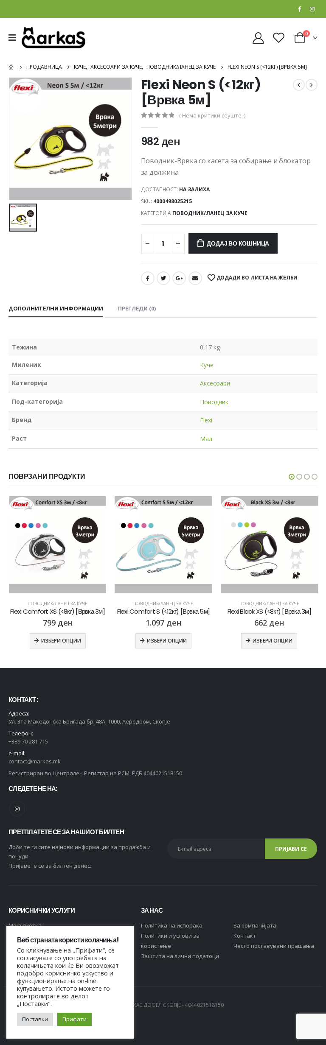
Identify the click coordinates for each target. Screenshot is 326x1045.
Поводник (214, 402)
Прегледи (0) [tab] (137, 308)
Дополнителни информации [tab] (55, 308)
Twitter (163, 278)
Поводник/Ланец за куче (209, 213)
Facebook (148, 278)
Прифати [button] (74, 1019)
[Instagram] (312, 8)
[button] (291, 477)
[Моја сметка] (258, 37)
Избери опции (61, 640)
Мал (206, 439)
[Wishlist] (279, 37)
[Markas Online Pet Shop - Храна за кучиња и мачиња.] (53, 37)
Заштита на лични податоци (180, 956)
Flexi (206, 420)
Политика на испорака (171, 925)
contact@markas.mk (34, 761)
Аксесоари (215, 383)
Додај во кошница (238, 243)
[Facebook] (299, 8)
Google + (179, 278)
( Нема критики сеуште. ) (212, 115)
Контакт (244, 935)
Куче (207, 365)
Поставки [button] (35, 1019)
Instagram (17, 808)
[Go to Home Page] (11, 67)
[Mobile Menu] (15, 38)
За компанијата (254, 925)
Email (195, 278)
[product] (57, 544)
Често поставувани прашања (273, 946)
